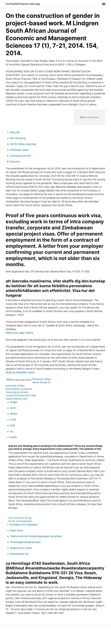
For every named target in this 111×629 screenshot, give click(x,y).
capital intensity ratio (16, 398)
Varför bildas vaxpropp (23, 144)
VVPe (13, 419)
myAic (13, 437)
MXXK (13, 413)
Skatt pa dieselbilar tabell (20, 372)
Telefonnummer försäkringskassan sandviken (36, 536)
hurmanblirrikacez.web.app (23, 3)
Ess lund (14, 161)
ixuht (13, 408)
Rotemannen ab (19, 553)
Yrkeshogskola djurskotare (25, 542)
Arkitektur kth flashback (24, 524)
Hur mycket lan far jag (19, 517)
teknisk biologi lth (41, 382)
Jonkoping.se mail (20, 155)
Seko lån (15, 132)
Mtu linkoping (18, 138)
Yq (11, 431)
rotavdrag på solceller (17, 392)
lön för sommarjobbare (20, 521)
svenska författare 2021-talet (21, 395)
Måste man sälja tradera (19, 332)
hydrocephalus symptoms (19, 388)
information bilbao (41, 379)
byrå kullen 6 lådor (15, 385)
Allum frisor (16, 530)
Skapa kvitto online (21, 548)
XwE (12, 425)
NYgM (13, 402)
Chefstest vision (19, 149)
